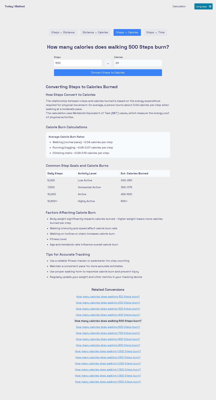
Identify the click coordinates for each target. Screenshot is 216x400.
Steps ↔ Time (155, 32)
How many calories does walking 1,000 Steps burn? (108, 351)
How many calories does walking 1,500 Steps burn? (108, 381)
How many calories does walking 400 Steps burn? (108, 315)
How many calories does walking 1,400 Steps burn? (108, 375)
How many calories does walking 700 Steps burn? (108, 333)
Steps (57, 57)
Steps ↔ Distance (63, 32)
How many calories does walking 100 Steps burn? (108, 296)
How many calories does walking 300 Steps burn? (108, 308)
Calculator (179, 6)
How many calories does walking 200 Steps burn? (108, 302)
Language (201, 6)
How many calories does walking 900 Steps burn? (108, 345)
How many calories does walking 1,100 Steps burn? (108, 357)
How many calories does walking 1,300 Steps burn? (108, 369)
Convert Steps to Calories (108, 72)
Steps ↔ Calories (127, 32)
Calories (118, 57)
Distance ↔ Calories (95, 32)
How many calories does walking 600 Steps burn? (108, 327)
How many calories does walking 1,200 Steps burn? (108, 363)
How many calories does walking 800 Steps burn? (108, 339)
